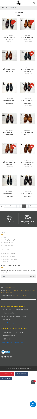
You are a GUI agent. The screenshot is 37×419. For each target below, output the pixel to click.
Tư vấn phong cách (8, 245)
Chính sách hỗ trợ (8, 262)
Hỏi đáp (5, 237)
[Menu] (3, 3)
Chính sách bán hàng (9, 253)
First (6, 206)
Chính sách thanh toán (10, 259)
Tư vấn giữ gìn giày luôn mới (11, 240)
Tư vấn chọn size (8, 242)
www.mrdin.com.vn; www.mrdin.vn (12, 323)
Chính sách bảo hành (9, 256)
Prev (11, 206)
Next (31, 206)
